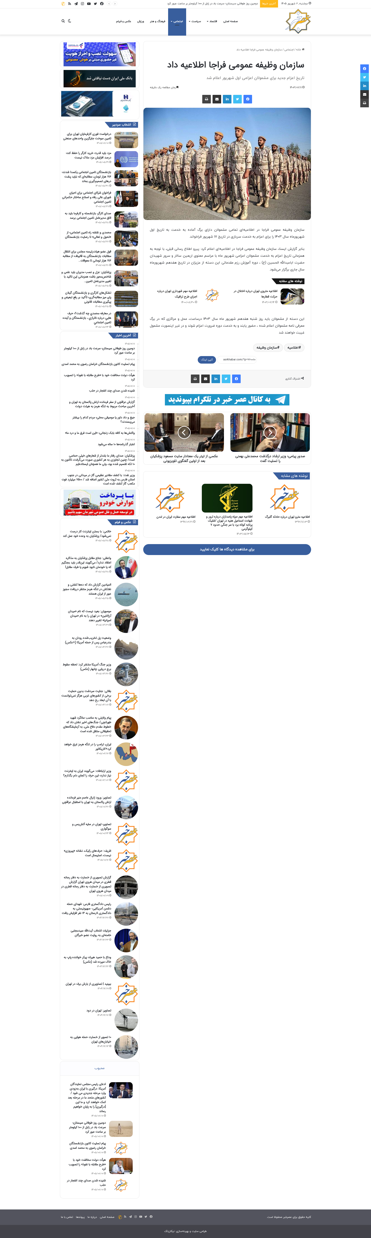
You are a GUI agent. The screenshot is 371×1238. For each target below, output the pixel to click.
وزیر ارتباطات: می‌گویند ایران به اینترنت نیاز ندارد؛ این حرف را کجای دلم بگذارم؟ (87, 773)
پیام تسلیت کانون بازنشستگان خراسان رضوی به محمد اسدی (222, 4)
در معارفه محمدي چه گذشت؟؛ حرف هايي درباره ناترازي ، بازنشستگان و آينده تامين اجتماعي (87, 318)
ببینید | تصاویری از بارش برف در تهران (88, 984)
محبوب (99, 1068)
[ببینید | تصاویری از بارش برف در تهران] (126, 994)
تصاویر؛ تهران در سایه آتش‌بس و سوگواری (91, 826)
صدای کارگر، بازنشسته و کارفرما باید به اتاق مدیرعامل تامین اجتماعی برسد (88, 215)
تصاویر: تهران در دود (99, 1010)
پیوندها (80, 1217)
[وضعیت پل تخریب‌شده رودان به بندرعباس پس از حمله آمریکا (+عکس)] (126, 648)
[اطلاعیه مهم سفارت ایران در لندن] (169, 498)
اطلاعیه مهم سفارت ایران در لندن (176, 516)
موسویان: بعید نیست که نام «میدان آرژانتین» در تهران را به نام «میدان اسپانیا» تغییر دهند (89, 616)
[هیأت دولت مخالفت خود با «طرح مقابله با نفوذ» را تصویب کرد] (121, 1166)
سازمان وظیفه (267, 347)
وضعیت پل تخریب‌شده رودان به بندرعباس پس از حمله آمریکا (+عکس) (88, 640)
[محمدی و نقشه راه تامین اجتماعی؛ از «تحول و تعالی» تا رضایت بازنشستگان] (126, 239)
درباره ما (92, 1217)
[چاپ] (206, 99)
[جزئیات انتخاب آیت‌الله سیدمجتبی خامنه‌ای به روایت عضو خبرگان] (126, 940)
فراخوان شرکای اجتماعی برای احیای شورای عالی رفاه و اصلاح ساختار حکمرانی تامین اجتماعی (86, 197)
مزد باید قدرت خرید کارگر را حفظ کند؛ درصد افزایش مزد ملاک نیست (88, 155)
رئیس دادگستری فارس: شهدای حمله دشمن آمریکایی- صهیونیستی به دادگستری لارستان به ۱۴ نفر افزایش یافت (86, 908)
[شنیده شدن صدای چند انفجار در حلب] (121, 1185)
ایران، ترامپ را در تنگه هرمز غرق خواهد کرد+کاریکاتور (87, 746)
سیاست (196, 21)
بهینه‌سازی (182, 1231)
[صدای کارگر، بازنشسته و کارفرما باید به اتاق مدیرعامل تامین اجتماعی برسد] (126, 219)
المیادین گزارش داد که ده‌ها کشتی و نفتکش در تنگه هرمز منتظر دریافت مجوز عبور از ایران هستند (87, 589)
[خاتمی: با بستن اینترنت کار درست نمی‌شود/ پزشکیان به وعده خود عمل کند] (126, 541)
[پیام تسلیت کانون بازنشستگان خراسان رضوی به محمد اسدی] (121, 1148)
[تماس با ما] (63, 4)
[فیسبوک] (247, 99)
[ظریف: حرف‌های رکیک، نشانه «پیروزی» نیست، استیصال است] (126, 860)
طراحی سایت (199, 1231)
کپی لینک (207, 360)
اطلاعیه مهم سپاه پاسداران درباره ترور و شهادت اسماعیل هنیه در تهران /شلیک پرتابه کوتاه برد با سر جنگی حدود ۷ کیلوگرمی (229, 522)
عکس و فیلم (123, 21)
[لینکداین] (227, 99)
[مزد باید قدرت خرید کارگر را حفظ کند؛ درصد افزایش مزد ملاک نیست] (126, 159)
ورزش (140, 21)
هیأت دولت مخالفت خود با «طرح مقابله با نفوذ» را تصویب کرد (87, 1164)
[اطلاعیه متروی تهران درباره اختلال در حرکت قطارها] (292, 296)
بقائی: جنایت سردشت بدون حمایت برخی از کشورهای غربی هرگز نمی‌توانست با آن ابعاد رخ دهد (86, 695)
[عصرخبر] (298, 21)
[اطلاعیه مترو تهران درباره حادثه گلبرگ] (284, 498)
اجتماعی (178, 21)
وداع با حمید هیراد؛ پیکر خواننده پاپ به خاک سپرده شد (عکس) (87, 959)
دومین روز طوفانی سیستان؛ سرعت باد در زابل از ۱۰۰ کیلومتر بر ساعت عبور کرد (87, 1127)
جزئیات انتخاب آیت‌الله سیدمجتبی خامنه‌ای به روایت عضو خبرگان (91, 933)
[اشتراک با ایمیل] (217, 99)
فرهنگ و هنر (157, 21)
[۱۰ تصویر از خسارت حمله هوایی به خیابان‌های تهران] (126, 1047)
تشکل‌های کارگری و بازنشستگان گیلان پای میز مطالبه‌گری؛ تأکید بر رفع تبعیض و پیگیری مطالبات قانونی (86, 297)
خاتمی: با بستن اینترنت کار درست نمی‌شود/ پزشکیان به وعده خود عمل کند (87, 533)
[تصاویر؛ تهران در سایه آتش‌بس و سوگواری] (126, 834)
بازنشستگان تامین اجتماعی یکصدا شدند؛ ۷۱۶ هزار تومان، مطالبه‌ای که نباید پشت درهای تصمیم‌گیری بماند (86, 177)
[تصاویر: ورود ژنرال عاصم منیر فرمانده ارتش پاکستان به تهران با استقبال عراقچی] (126, 807)
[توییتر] (237, 99)
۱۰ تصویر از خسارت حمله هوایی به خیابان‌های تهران (90, 1039)
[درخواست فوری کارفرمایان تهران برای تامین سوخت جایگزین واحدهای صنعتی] (126, 140)
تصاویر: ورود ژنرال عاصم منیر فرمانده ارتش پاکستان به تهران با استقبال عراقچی (86, 799)
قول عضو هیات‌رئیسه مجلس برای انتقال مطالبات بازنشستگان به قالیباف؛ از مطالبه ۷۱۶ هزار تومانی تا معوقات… (87, 256)
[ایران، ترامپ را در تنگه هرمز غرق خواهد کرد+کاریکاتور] (126, 754)
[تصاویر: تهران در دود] (126, 1020)
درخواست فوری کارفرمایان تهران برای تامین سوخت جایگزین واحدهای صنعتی (87, 136)
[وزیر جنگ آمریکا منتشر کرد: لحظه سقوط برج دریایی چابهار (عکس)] (126, 674)
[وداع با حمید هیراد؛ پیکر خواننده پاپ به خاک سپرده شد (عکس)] (126, 967)
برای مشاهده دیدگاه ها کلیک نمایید (227, 549)
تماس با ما (67, 1217)
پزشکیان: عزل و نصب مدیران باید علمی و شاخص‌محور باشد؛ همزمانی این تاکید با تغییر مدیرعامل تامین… (86, 277)
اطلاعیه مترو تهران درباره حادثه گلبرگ (287, 516)
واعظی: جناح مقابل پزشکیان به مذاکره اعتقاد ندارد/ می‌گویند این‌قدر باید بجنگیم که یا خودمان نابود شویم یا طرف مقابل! (86, 562)
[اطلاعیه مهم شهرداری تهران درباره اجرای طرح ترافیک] (212, 295)
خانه (299, 50)
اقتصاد (213, 21)
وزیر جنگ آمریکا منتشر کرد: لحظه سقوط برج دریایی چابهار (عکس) (87, 666)
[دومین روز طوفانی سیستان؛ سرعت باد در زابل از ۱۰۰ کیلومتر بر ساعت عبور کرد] (121, 1129)
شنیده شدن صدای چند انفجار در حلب (86, 1182)
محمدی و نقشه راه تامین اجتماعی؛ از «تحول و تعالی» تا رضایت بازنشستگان (88, 234)
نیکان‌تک (169, 1231)
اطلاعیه (293, 347)
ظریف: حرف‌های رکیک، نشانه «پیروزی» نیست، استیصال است (87, 853)
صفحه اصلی (230, 21)
